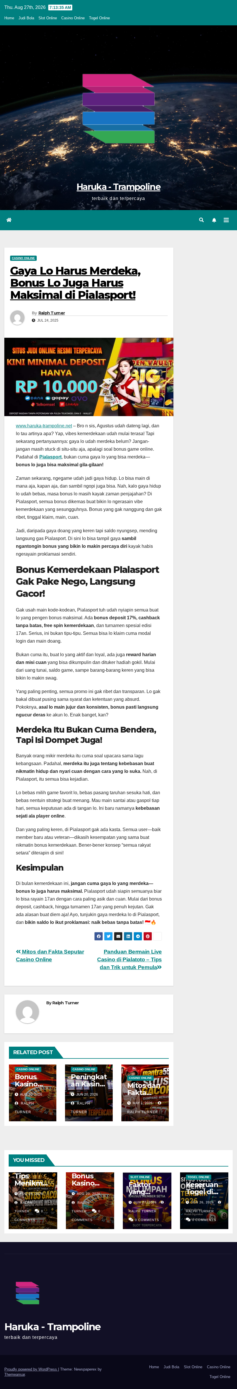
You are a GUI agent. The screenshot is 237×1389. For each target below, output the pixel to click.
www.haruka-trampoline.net (44, 425)
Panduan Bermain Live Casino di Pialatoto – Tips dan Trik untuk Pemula (129, 959)
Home (9, 18)
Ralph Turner (51, 313)
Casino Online (73, 18)
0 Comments (147, 1220)
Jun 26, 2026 (202, 1202)
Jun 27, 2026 (145, 1202)
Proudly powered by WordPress (31, 1369)
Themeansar (14, 1374)
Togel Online (99, 18)
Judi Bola (26, 18)
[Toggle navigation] (226, 220)
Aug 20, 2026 (88, 1193)
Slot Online (47, 18)
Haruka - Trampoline (118, 187)
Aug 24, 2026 (31, 1193)
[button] (201, 220)
